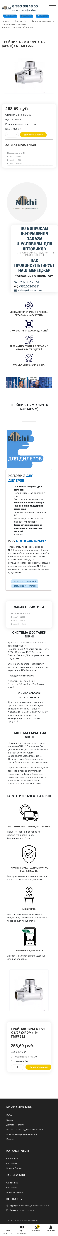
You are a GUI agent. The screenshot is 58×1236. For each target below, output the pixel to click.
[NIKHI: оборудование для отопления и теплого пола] (6, 7)
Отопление (10, 16)
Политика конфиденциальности (21, 1134)
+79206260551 (28, 282)
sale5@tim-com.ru (30, 290)
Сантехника (42, 16)
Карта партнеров (22, 1231)
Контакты (11, 1139)
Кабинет (51, 1230)
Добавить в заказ (33, 134)
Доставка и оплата (15, 1125)
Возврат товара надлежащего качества (25, 1129)
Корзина (36, 1228)
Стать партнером (7, 1231)
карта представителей (25, 581)
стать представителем (25, 586)
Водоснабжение (26, 16)
